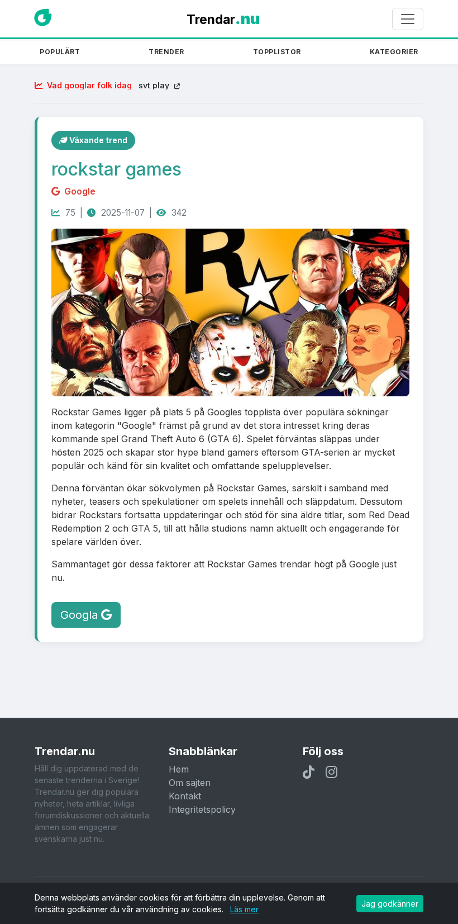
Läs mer (244, 909)
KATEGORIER (394, 52)
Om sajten (190, 782)
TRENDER (166, 52)
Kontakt (185, 796)
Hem (179, 769)
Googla (80, 615)
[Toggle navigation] (407, 19)
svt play (109, 85)
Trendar (223, 18)
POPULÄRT (60, 52)
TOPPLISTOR (277, 52)
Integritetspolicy (202, 809)
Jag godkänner (389, 903)
